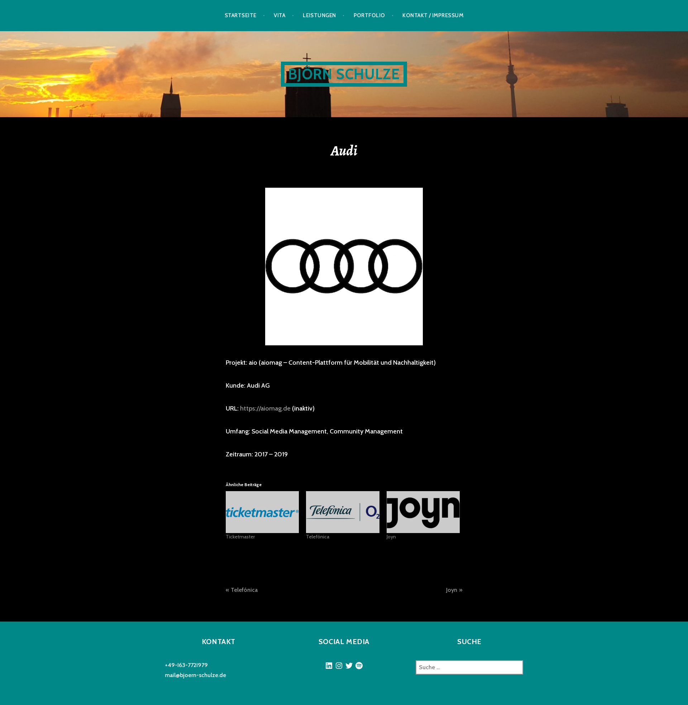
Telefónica (317, 536)
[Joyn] (423, 512)
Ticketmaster (240, 536)
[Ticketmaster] (262, 512)
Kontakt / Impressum (432, 15)
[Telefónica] (342, 512)
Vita (279, 15)
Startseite (241, 15)
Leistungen (319, 15)
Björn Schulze (344, 74)
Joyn (391, 536)
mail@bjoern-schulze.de (195, 675)
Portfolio (369, 15)
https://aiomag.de (265, 408)
